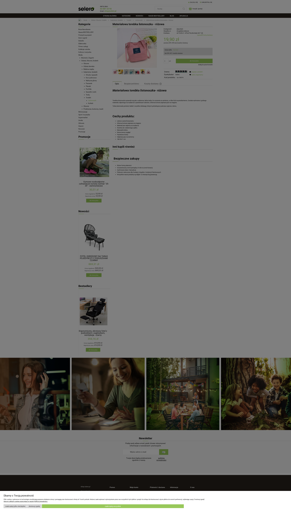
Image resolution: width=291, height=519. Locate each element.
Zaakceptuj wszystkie (113, 506)
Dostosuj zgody (34, 506)
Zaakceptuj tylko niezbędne (15, 506)
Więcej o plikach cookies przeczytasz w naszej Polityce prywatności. (26, 501)
